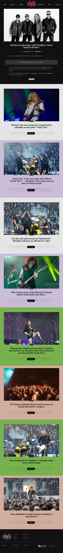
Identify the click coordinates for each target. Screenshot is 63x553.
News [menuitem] (5, 4)
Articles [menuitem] (12, 4)
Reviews (15, 539)
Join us (24, 536)
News (31, 41)
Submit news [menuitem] (40, 4)
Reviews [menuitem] (21, 4)
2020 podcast (34, 73)
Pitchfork (18, 55)
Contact (24, 539)
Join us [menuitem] (49, 4)
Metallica (31, 79)
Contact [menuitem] (57, 4)
